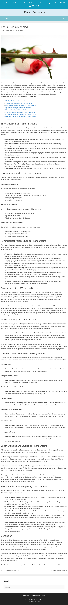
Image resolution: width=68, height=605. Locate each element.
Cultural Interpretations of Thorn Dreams (18, 103)
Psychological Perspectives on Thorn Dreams (20, 105)
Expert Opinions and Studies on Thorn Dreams (20, 114)
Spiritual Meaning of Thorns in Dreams (18, 107)
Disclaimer (26, 595)
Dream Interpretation (34, 601)
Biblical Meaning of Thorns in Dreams (17, 110)
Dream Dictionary (34, 12)
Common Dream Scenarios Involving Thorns (20, 112)
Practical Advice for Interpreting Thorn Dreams (20, 117)
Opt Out (42, 595)
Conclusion (9, 119)
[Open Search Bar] (64, 18)
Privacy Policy (35, 595)
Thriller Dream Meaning (11, 570)
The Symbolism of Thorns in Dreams (17, 101)
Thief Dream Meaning (60, 570)
